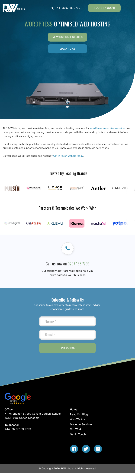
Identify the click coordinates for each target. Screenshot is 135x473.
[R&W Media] (14, 8)
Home (73, 409)
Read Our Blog (79, 414)
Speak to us (68, 48)
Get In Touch (78, 434)
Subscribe (68, 347)
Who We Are (77, 419)
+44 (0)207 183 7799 (67, 7)
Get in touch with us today (68, 155)
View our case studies (68, 36)
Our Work (76, 429)
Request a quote (104, 7)
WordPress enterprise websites (107, 128)
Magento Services (81, 424)
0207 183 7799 (78, 264)
